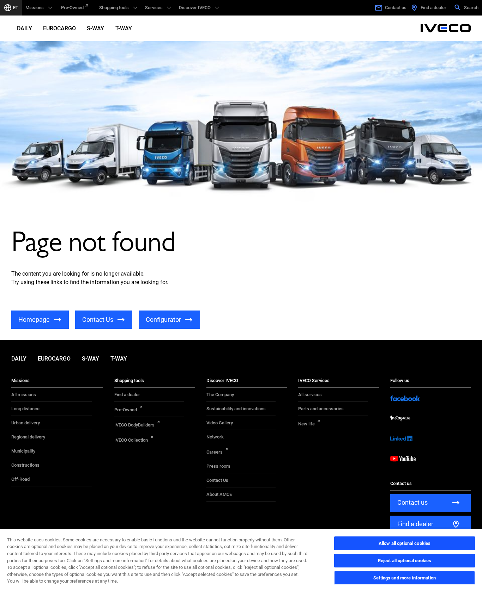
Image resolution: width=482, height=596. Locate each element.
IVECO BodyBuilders (134, 425)
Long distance (25, 408)
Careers (214, 452)
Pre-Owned (72, 7)
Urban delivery (25, 422)
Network (215, 437)
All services (310, 394)
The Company (220, 394)
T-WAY (123, 28)
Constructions (25, 465)
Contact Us (217, 480)
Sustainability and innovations (236, 408)
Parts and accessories (321, 408)
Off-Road (20, 479)
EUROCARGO (59, 28)
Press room (218, 466)
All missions (23, 394)
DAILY (24, 28)
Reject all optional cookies (405, 560)
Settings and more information (404, 577)
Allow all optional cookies (404, 543)
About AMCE (219, 494)
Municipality (23, 451)
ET (15, 7)
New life (306, 423)
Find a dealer (127, 394)
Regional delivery (28, 437)
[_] (446, 28)
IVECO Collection (131, 440)
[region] (241, 562)
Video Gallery (219, 422)
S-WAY (95, 28)
